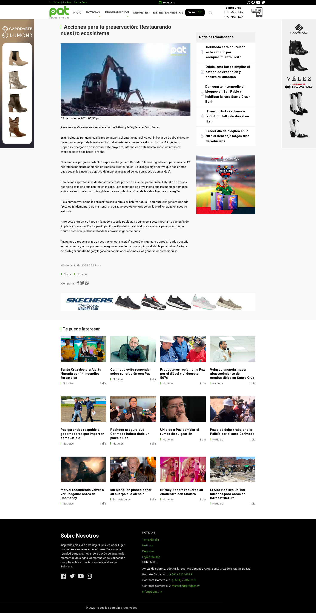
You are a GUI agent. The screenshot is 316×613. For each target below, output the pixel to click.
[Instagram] (248, 2)
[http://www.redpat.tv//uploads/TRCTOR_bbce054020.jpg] (233, 469)
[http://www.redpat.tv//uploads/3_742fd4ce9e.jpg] (83, 469)
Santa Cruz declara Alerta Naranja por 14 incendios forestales (81, 374)
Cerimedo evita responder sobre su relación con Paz (130, 372)
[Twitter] (263, 2)
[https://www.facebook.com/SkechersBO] (158, 302)
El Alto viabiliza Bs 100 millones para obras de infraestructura (227, 494)
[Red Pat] (59, 12)
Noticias (93, 12)
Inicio (76, 12)
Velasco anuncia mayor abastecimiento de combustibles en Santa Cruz (232, 374)
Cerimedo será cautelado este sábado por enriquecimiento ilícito (225, 52)
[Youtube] (258, 2)
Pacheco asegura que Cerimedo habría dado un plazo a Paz (129, 434)
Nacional (218, 383)
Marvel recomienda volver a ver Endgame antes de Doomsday (82, 494)
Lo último (54, 2)
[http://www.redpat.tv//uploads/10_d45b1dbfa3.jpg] (83, 349)
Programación (117, 12)
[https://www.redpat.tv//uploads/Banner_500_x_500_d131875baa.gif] (225, 184)
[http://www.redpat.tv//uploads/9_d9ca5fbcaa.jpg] (183, 349)
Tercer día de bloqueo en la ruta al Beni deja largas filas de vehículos (227, 136)
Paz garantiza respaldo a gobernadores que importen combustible (82, 434)
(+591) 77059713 (184, 580)
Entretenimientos (168, 12)
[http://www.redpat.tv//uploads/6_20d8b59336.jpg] (133, 409)
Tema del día (150, 539)
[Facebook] (253, 2)
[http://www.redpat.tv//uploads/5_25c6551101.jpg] (183, 409)
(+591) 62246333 (180, 574)
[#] (17, 83)
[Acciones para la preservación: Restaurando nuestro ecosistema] (125, 79)
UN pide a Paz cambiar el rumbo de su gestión (179, 432)
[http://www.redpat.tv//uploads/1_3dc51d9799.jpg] (183, 469)
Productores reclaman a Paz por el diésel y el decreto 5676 (182, 374)
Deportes (141, 12)
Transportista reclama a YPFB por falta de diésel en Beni (227, 116)
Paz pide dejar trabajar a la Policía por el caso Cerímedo (232, 432)
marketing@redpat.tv (186, 585)
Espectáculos (122, 499)
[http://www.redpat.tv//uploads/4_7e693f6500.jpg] (233, 409)
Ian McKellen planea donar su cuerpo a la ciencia (131, 492)
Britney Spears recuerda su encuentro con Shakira (181, 492)
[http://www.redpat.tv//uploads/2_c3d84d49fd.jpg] (133, 469)
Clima (67, 274)
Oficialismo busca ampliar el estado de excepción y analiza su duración (228, 72)
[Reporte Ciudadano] (258, 12)
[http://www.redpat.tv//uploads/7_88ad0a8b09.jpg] (233, 349)
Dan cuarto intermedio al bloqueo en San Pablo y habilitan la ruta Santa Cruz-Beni (227, 94)
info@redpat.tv (152, 591)
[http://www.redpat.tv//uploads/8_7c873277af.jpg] (133, 349)
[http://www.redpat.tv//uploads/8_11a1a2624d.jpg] (83, 409)
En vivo (192, 12)
